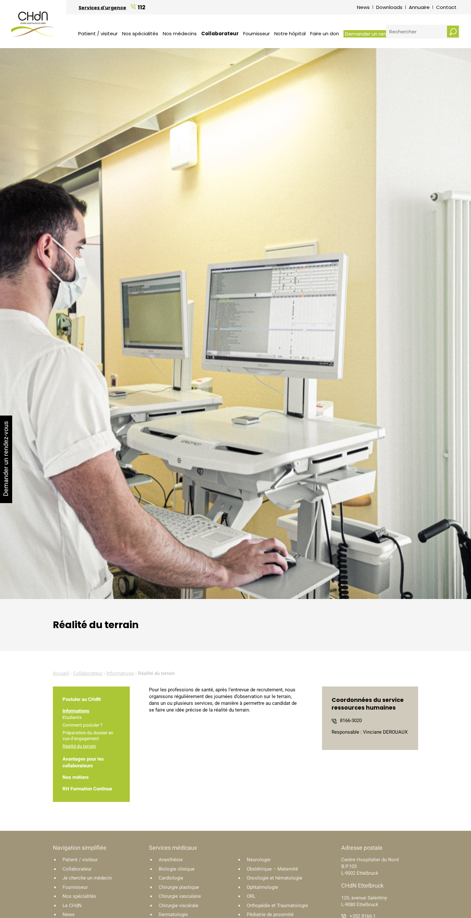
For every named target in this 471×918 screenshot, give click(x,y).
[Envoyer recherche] (453, 31)
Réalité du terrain (79, 746)
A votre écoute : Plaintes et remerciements (359, 16)
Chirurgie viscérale (178, 905)
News (363, 7)
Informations (120, 673)
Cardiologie (171, 878)
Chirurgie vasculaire (180, 896)
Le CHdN (72, 905)
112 (141, 7)
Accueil (61, 673)
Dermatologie (173, 914)
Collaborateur (220, 33)
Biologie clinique (176, 869)
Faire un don (324, 33)
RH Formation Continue (87, 789)
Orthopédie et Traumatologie (277, 905)
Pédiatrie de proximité (270, 914)
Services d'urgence (102, 7)
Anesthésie (171, 860)
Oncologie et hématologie (274, 878)
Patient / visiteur (98, 33)
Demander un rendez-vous (377, 33)
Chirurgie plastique (179, 887)
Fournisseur (256, 33)
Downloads (389, 7)
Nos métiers (75, 777)
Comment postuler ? (82, 725)
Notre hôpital (290, 33)
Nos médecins (180, 33)
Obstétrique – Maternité (272, 869)
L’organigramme (195, 20)
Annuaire (419, 7)
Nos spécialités (140, 33)
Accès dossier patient (204, 25)
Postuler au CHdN (81, 699)
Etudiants (72, 717)
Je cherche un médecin (87, 878)
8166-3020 (351, 720)
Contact (446, 7)
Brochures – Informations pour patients (227, 15)
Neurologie (258, 860)
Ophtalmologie (262, 887)
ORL (251, 896)
